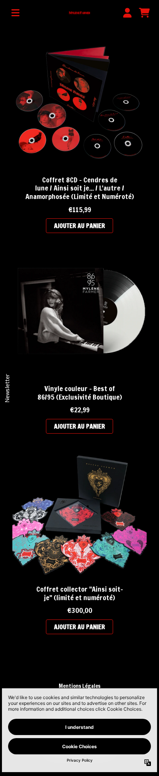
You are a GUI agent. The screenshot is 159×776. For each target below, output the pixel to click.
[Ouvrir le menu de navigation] (15, 12)
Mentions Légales (79, 686)
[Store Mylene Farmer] (80, 13)
